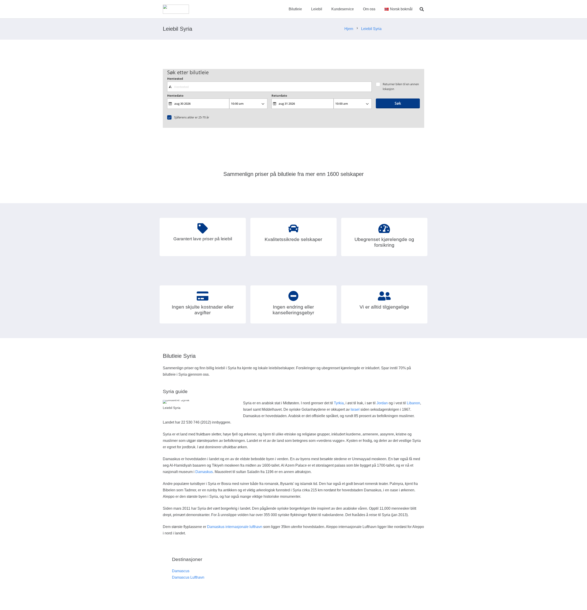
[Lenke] (176, 9)
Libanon (413, 403)
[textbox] (269, 87)
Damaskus (204, 472)
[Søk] (421, 9)
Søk (398, 103)
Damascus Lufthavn (188, 577)
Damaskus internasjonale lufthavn (234, 527)
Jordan (382, 403)
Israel (355, 409)
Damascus (180, 571)
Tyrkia (339, 403)
